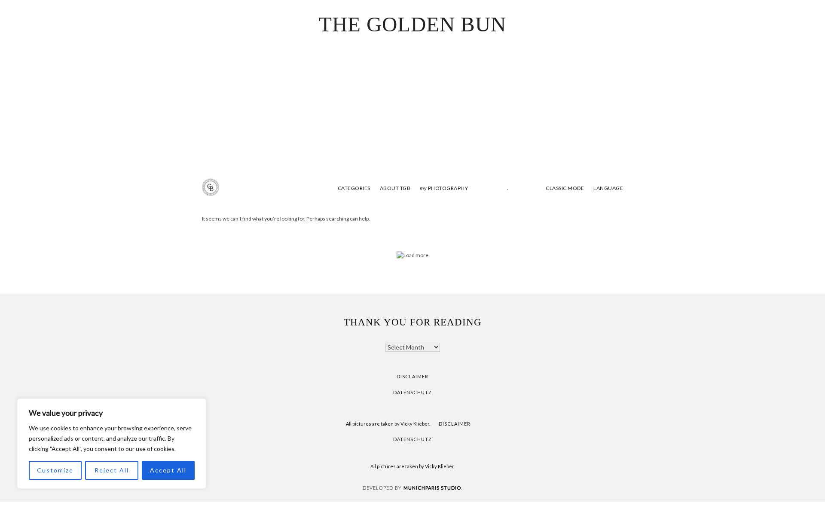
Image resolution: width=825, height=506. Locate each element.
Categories (354, 188)
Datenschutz (412, 392)
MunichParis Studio (432, 488)
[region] (111, 444)
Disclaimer (412, 376)
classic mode (564, 188)
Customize (55, 470)
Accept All (168, 470)
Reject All (112, 470)
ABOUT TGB (395, 188)
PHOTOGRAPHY (444, 188)
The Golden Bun (412, 24)
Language (608, 188)
